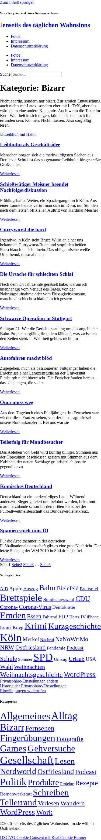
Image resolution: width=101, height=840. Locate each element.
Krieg (18, 627)
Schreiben (51, 792)
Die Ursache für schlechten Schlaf (36, 274)
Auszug (30, 588)
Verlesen (48, 803)
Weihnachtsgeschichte (31, 674)
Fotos (15, 36)
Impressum (20, 41)
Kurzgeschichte (74, 626)
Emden (13, 615)
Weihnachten (29, 666)
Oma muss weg (16, 402)
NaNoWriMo (71, 639)
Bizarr (12, 727)
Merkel (31, 639)
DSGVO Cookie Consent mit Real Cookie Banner (43, 837)
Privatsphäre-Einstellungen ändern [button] (29, 681)
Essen (34, 616)
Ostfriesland (30, 647)
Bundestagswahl (58, 599)
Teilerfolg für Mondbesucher (31, 442)
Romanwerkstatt (16, 794)
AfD (4, 588)
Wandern (72, 803)
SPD (43, 657)
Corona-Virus (35, 606)
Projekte (67, 784)
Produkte (43, 782)
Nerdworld (18, 771)
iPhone (93, 617)
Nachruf (47, 639)
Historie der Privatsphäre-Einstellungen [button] (33, 686)
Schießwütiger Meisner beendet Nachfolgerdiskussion (34, 187)
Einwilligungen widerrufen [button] (23, 690)
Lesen (65, 761)
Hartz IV (77, 616)
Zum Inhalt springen (17, 2)
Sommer (25, 659)
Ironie (6, 627)
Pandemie (56, 648)
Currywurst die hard (23, 229)
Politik (13, 781)
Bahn (47, 587)
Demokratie (63, 607)
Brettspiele (21, 597)
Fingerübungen (27, 738)
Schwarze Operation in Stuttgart (36, 318)
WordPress (80, 674)
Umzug (61, 659)
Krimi (36, 626)
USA (91, 659)
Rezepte (86, 783)
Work (44, 812)
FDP (63, 616)
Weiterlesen (10, 173)
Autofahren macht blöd (26, 358)
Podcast (75, 648)
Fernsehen (39, 728)
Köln (11, 638)
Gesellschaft (27, 760)
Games (13, 748)
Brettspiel (89, 588)
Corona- (9, 607)
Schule (8, 658)
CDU (82, 599)
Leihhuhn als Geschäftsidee (30, 144)
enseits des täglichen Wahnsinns (45, 24)
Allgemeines (25, 715)
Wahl (6, 666)
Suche (5, 74)
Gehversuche (51, 748)
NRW (7, 647)
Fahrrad (50, 616)
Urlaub (77, 659)
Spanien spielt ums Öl (24, 530)
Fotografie (69, 738)
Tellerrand (18, 802)
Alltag (64, 715)
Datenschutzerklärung (29, 46)
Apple (15, 588)
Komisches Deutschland (26, 486)
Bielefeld (68, 588)
